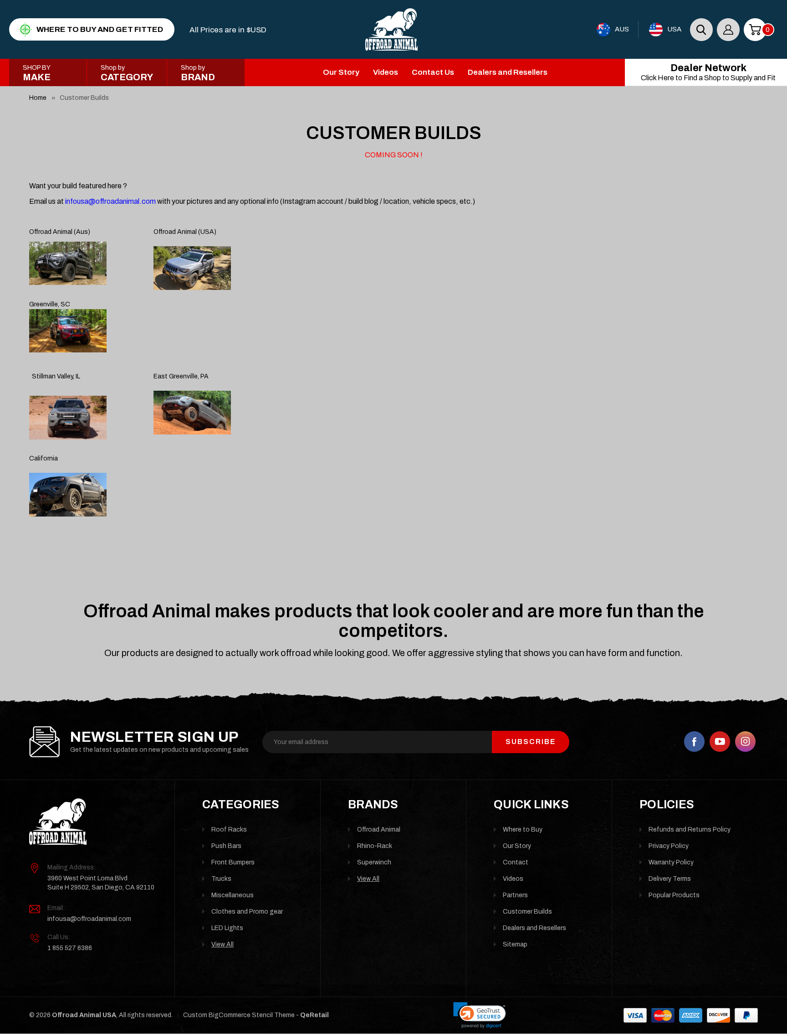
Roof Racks (229, 829)
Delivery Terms (670, 878)
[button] (479, 1015)
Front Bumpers (233, 862)
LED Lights (227, 928)
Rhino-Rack (374, 846)
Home (37, 97)
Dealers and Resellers (507, 72)
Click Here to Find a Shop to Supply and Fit (708, 72)
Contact (515, 862)
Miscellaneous (232, 895)
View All (222, 944)
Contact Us (433, 72)
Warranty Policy (671, 862)
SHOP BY (37, 73)
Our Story (341, 72)
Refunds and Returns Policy (690, 829)
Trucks (221, 878)
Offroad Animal (378, 829)
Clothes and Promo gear (247, 911)
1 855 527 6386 (69, 948)
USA (674, 29)
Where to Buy (522, 829)
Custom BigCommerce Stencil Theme (239, 1015)
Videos (385, 72)
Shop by (127, 73)
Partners (515, 895)
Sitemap (515, 944)
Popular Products (674, 895)
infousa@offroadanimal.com (89, 918)
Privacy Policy (669, 846)
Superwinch (374, 862)
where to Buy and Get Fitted (99, 29)
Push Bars (226, 846)
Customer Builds (84, 97)
